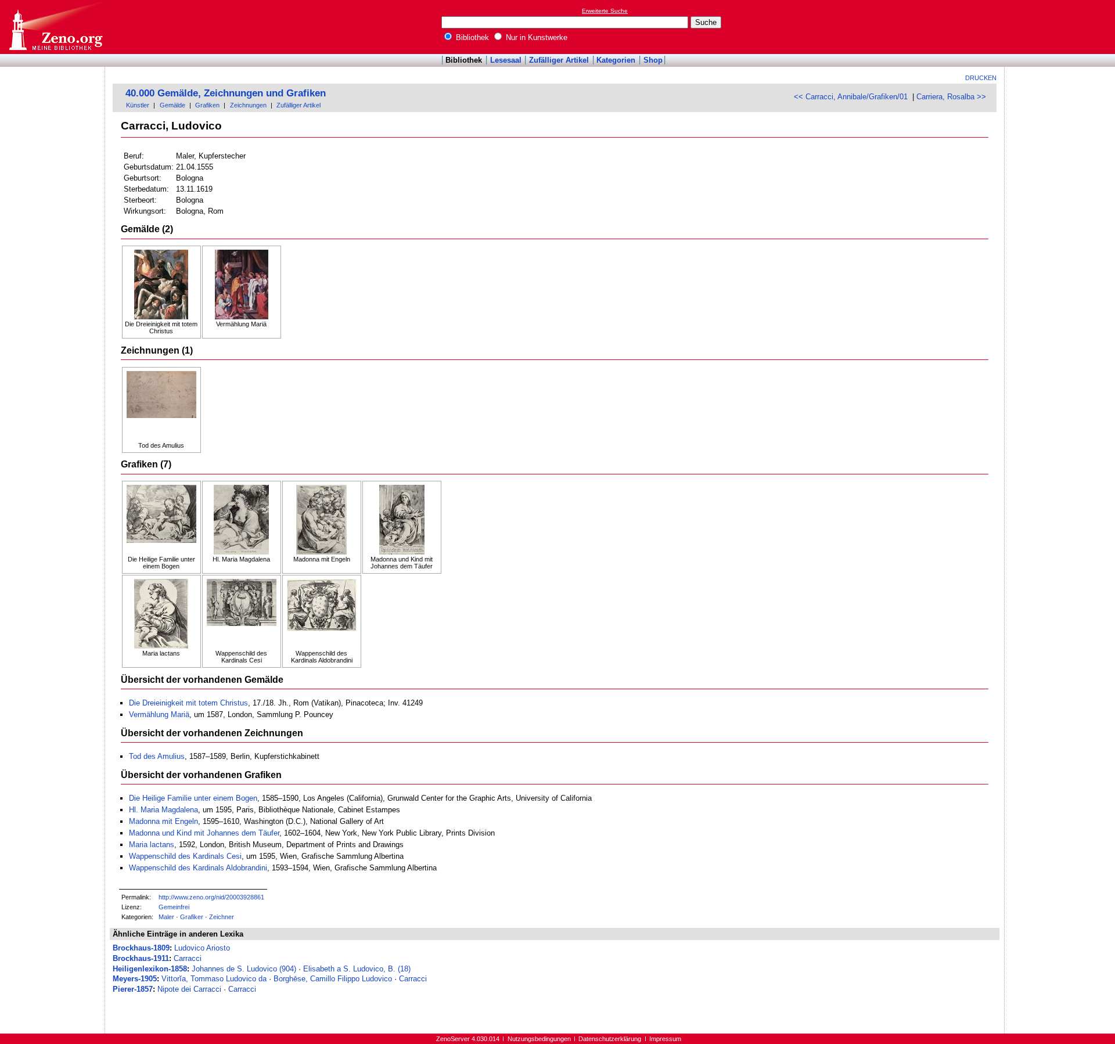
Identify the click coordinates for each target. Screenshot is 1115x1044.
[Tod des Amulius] (161, 406)
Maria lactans (151, 844)
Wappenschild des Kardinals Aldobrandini (198, 867)
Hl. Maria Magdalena (163, 809)
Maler (166, 916)
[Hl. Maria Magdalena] (241, 520)
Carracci (188, 958)
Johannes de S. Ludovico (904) (244, 968)
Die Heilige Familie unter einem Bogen (193, 798)
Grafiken (207, 105)
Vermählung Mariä (159, 714)
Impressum (665, 1038)
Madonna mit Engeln (163, 821)
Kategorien (615, 60)
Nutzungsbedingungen (539, 1038)
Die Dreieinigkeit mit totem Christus (188, 703)
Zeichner (221, 916)
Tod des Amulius (157, 756)
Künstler (137, 105)
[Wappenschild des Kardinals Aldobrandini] (322, 614)
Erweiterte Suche (605, 11)
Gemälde (172, 105)
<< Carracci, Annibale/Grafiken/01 (851, 96)
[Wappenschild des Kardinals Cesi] (241, 614)
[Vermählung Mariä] (241, 285)
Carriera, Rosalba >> (951, 96)
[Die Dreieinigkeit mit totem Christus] (161, 285)
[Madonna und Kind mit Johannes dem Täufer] (402, 520)
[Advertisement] (1061, 27)
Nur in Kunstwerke (535, 37)
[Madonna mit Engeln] (322, 520)
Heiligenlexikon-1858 (150, 968)
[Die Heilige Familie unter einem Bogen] (161, 520)
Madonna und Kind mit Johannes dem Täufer (204, 833)
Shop (653, 60)
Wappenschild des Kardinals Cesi (185, 856)
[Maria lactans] (161, 614)
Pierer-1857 (133, 989)
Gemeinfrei (174, 906)
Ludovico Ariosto (202, 948)
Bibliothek (471, 37)
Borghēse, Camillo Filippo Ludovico (333, 978)
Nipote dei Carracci (189, 989)
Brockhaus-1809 (141, 948)
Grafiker (191, 916)
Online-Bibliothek (55, 27)
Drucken (981, 77)
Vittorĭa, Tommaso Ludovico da (214, 978)
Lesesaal (505, 60)
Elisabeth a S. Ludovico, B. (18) (357, 968)
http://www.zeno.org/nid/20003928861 (211, 897)
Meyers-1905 (135, 978)
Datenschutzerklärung (609, 1038)
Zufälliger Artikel (559, 60)
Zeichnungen (248, 105)
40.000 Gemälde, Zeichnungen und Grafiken (225, 93)
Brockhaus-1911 (141, 958)
